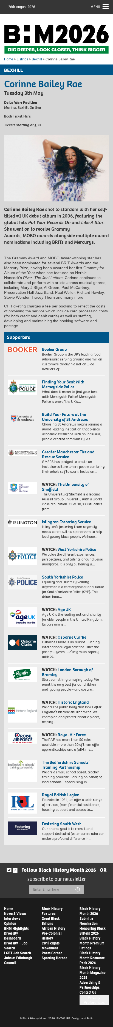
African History (53, 928)
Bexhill (37, 59)
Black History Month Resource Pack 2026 (92, 957)
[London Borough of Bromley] (22, 674)
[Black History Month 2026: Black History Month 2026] (56, 39)
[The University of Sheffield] (22, 488)
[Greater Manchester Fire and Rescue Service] (22, 453)
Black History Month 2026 (90, 911)
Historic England (73, 702)
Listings (22, 59)
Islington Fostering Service (66, 522)
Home (8, 59)
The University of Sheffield (65, 487)
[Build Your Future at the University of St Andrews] (22, 418)
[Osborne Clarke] (22, 642)
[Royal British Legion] (22, 803)
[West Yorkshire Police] (22, 556)
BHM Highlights (16, 928)
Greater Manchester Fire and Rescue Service (68, 454)
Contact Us (88, 992)
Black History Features (52, 911)
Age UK (64, 609)
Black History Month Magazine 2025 (93, 972)
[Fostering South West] (22, 828)
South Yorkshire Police (62, 577)
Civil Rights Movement (51, 945)
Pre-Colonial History (52, 936)
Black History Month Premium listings (92, 942)
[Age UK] (22, 617)
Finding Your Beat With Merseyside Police (63, 384)
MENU (95, 6)
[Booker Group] (22, 349)
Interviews (12, 918)
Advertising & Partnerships (90, 985)
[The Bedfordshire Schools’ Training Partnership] (22, 771)
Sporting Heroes (54, 957)
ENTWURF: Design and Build (74, 1018)
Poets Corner (52, 952)
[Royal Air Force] (22, 738)
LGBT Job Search (17, 952)
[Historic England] (22, 711)
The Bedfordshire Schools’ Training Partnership (65, 764)
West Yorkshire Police (77, 549)
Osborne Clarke (72, 637)
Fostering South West (61, 824)
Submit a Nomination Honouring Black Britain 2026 (93, 926)
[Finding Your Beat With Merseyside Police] (22, 387)
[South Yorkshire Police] (22, 582)
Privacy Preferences (94, 1000)
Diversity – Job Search (15, 945)
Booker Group (55, 349)
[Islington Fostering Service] (22, 523)
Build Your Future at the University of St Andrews (65, 417)
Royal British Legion (61, 795)
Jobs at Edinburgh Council (18, 960)
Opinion (10, 923)
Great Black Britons (51, 921)
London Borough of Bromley (67, 672)
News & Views (15, 913)
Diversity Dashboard (12, 936)
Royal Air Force (72, 735)
